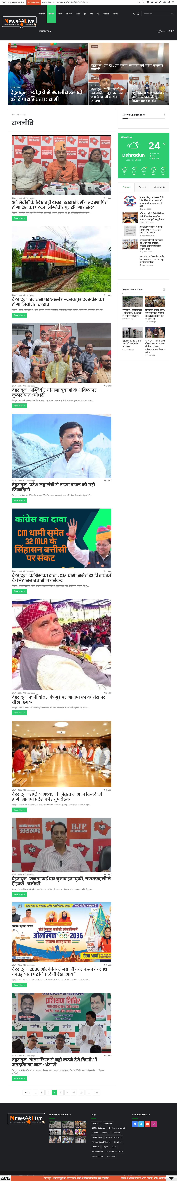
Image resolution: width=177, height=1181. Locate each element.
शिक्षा (91, 14)
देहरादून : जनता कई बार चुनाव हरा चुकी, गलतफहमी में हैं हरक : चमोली (61, 881)
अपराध (60, 14)
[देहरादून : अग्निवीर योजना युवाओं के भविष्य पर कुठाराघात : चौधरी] (61, 353)
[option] (88, 74)
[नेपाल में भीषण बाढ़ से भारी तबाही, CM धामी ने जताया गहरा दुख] (133, 301)
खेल (98, 14)
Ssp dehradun (97, 1151)
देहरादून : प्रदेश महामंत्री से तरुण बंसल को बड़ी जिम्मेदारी (53, 487)
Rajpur (105, 1147)
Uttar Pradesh (97, 1156)
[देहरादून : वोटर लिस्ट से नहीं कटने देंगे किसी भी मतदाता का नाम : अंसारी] (61, 1023)
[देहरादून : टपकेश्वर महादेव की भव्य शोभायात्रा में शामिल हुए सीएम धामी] (80, 1132)
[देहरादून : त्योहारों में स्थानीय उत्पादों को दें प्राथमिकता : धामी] (48, 74)
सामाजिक (106, 14)
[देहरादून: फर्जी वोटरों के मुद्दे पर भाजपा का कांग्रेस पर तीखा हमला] (61, 644)
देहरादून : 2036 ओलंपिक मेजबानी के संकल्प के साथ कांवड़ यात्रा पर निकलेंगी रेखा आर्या (59, 971)
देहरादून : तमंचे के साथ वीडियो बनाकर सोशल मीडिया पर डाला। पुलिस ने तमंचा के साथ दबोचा (155, 346)
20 (81, 1092)
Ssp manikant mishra (115, 1151)
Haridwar (116, 1133)
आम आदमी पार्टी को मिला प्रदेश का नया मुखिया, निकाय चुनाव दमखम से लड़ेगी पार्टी (151, 244)
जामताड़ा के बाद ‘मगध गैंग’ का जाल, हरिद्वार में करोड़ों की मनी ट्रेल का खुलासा (155, 314)
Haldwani (105, 1133)
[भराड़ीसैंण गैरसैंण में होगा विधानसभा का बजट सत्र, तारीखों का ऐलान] (130, 231)
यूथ (85, 14)
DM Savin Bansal (98, 1128)
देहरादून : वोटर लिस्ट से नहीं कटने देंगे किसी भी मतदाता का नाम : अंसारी (54, 1062)
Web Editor (18, 198)
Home (16, 115)
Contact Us (45, 31)
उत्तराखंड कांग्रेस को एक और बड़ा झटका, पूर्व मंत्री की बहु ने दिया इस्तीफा (152, 259)
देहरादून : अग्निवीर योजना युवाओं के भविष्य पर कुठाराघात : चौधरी (54, 392)
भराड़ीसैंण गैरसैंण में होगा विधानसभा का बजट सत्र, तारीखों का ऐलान (151, 230)
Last (96, 1092)
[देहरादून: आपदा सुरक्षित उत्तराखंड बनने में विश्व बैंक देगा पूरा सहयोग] (55, 1124)
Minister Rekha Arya (114, 1137)
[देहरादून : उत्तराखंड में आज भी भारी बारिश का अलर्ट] (133, 332)
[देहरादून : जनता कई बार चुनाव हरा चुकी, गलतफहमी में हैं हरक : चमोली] (61, 845)
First (27, 1092)
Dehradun (108, 1123)
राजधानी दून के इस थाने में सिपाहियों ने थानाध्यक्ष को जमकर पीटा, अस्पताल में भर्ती (151, 202)
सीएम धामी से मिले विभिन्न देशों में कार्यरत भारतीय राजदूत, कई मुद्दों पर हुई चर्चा (152, 216)
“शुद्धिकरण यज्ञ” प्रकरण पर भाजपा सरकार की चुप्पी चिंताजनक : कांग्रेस (149, 97)
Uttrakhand (111, 1156)
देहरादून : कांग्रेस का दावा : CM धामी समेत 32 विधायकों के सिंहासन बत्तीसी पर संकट (61, 578)
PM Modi (95, 1147)
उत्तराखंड (42, 14)
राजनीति (51, 14)
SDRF (114, 1147)
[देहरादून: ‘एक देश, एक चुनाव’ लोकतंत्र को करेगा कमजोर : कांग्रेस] (128, 58)
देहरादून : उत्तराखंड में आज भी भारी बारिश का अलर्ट (132, 343)
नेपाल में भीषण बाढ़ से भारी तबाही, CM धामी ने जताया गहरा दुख (132, 313)
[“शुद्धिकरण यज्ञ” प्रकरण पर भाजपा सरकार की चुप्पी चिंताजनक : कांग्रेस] (149, 89)
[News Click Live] (19, 22)
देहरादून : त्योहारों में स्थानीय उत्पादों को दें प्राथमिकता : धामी (46, 96)
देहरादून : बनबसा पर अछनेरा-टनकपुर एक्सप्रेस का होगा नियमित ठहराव (58, 302)
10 (74, 1092)
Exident (95, 1133)
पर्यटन (78, 14)
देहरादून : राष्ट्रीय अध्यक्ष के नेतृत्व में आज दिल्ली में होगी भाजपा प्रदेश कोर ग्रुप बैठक (57, 796)
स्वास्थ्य (115, 14)
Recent (142, 187)
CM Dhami (96, 1123)
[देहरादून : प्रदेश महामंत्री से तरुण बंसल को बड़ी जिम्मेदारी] (61, 446)
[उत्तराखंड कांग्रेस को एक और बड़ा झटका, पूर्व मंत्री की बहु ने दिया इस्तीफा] (130, 265)
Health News (97, 1137)
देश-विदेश (69, 14)
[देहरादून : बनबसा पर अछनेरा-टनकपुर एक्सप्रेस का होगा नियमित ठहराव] (61, 259)
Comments (159, 187)
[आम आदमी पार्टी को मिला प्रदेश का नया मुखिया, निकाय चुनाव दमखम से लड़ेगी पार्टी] (130, 244)
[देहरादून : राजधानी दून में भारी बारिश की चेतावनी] (80, 1139)
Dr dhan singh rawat (117, 1128)
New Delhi (118, 1142)
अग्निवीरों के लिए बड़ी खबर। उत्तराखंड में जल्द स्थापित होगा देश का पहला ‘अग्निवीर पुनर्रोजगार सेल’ (60, 205)
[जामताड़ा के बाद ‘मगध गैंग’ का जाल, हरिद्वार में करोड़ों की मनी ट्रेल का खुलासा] (155, 301)
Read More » (19, 218)
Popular (126, 187)
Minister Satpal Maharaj (101, 1142)
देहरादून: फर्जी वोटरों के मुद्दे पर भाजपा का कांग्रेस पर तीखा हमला (58, 699)
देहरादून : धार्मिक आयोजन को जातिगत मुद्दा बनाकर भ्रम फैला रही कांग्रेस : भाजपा (107, 95)
